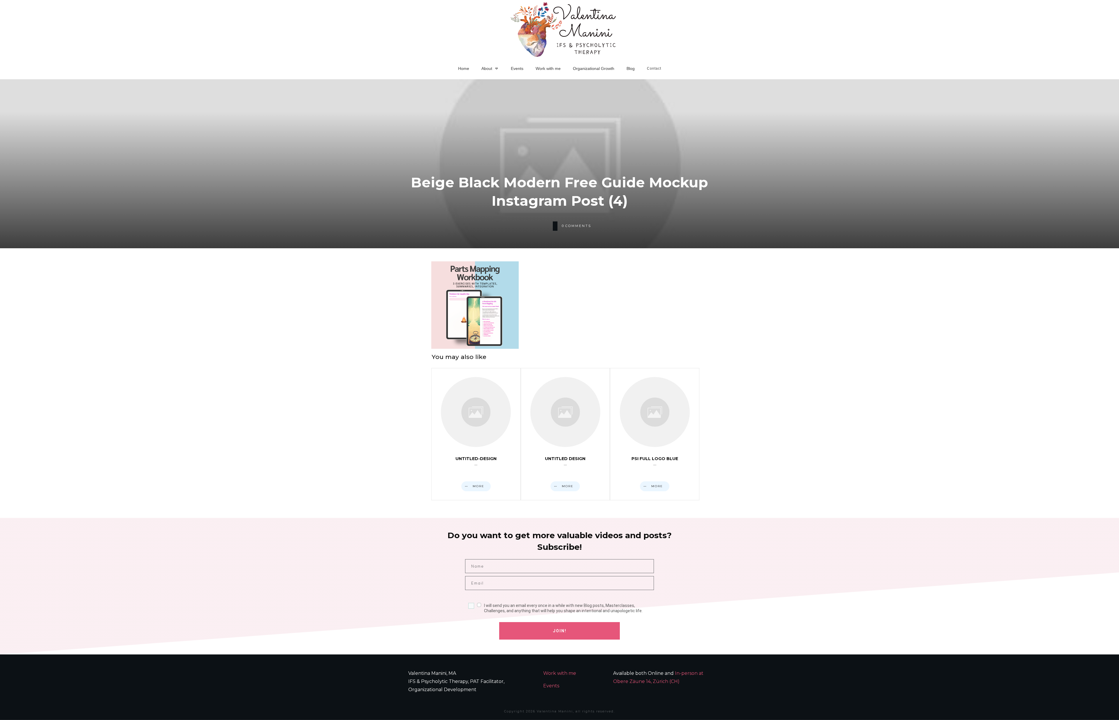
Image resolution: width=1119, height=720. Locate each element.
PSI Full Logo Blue (654, 434)
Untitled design (565, 434)
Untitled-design (476, 434)
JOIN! (559, 631)
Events (551, 686)
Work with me (559, 673)
